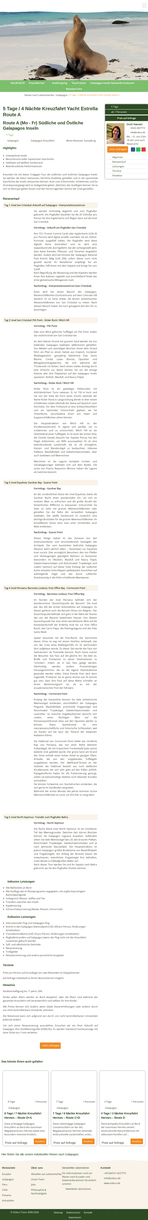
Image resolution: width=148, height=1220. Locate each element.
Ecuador (6, 1173)
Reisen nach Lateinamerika (39, 95)
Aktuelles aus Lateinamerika (46, 1173)
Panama (6, 1195)
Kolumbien (8, 1200)
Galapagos (61, 95)
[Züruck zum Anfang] (143, 1214)
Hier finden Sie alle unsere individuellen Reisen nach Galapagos (39, 1154)
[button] (144, 5)
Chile (5, 1189)
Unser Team (37, 1179)
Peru (4, 1184)
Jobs (33, 1184)
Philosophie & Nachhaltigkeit (39, 1191)
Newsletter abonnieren (75, 1167)
